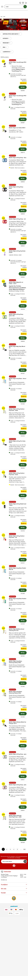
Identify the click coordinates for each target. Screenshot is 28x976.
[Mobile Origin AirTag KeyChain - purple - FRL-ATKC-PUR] (4, 253)
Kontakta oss (4, 879)
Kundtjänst (4, 884)
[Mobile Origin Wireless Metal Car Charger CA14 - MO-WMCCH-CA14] (4, 724)
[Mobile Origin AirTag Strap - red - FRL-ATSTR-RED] (4, 221)
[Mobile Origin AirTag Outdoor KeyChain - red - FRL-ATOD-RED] (4, 538)
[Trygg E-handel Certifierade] (14, 898)
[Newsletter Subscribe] (25, 861)
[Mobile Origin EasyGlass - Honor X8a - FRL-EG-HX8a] (4, 381)
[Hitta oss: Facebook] (14, 865)
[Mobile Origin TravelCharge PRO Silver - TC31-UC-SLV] (4, 98)
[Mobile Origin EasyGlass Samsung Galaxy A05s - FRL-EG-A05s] (4, 664)
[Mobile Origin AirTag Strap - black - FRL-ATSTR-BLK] (4, 189)
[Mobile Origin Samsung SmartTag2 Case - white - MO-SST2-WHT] (4, 818)
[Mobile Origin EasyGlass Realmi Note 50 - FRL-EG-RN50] (4, 571)
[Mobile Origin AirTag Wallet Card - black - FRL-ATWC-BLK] (4, 506)
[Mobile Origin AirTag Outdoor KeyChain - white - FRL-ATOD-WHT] (4, 411)
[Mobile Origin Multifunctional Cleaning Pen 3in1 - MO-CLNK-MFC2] (4, 632)
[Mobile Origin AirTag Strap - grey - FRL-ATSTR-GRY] (4, 757)
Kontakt (3, 893)
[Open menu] (2, 7)
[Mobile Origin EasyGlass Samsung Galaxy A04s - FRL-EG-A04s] (4, 694)
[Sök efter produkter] (25, 6)
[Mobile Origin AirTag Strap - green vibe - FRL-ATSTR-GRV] (4, 317)
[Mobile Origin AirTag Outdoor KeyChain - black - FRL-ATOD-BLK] (4, 476)
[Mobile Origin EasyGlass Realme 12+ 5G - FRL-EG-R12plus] (4, 601)
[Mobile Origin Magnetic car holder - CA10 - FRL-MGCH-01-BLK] (4, 285)
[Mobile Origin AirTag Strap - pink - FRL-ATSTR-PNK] (4, 787)
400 (24, 849)
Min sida (3, 889)
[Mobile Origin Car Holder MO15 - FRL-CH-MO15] (4, 130)
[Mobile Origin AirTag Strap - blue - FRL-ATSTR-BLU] (4, 160)
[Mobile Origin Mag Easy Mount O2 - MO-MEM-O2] (4, 349)
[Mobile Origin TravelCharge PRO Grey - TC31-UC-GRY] (4, 65)
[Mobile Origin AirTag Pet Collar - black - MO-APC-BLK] (4, 444)
